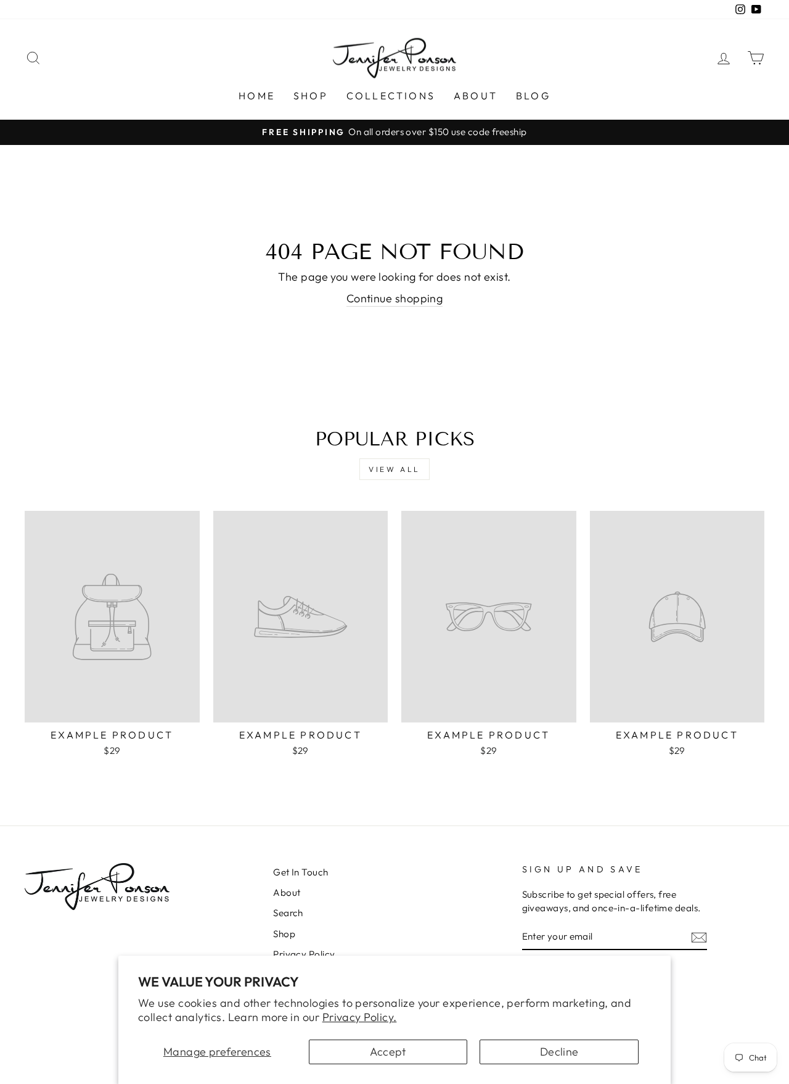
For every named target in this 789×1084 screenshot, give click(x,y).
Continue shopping (394, 298)
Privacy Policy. (359, 1017)
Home (257, 95)
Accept (388, 1052)
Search (288, 913)
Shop (310, 95)
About (475, 95)
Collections (390, 95)
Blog (533, 95)
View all (394, 469)
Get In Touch (300, 872)
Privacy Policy (304, 954)
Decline (559, 1052)
